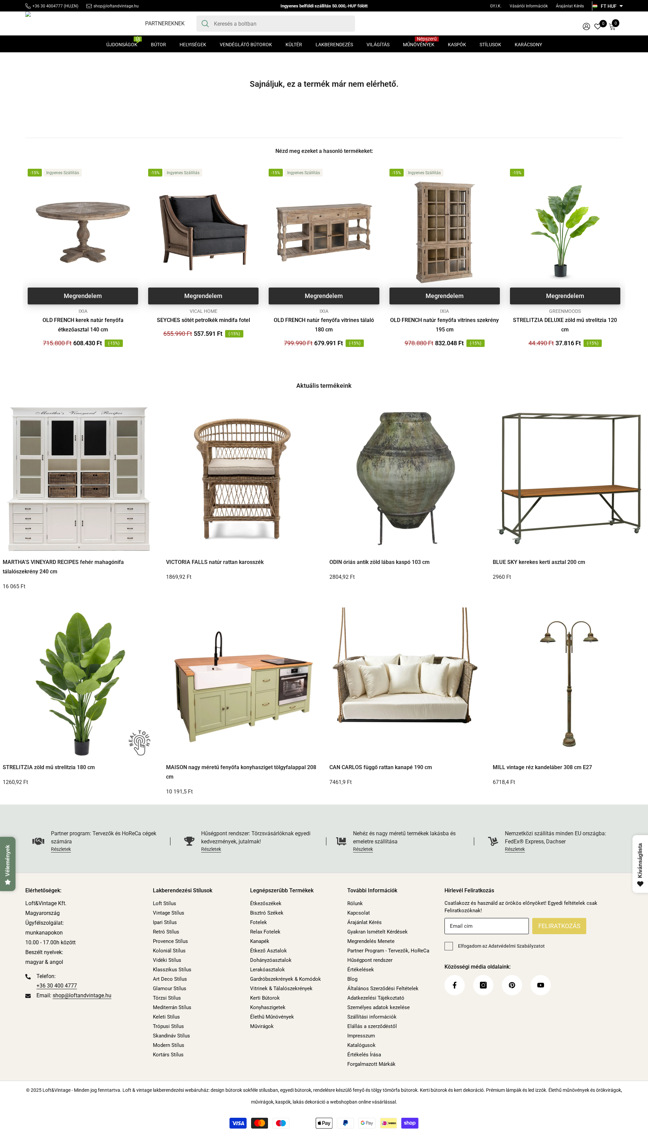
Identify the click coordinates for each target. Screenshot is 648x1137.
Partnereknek (165, 23)
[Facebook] (454, 985)
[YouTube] (541, 985)
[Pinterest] (512, 985)
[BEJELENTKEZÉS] (586, 26)
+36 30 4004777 (47, 6)
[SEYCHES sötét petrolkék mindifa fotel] (203, 232)
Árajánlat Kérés (570, 6)
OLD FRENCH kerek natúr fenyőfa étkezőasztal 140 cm (83, 325)
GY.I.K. (496, 6)
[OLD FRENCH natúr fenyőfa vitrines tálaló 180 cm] (324, 232)
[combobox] (282, 24)
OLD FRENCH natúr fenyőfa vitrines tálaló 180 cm (324, 325)
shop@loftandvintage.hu (116, 6)
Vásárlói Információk (529, 6)
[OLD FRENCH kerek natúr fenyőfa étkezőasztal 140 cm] (83, 232)
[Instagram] (483, 985)
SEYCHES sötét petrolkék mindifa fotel (203, 320)
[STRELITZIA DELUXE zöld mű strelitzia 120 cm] (565, 232)
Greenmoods (565, 311)
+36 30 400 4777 (56, 985)
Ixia (83, 311)
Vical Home (203, 311)
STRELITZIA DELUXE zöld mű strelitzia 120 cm (565, 325)
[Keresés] (275, 24)
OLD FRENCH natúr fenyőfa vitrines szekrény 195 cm (444, 325)
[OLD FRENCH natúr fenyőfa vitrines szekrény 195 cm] (444, 232)
